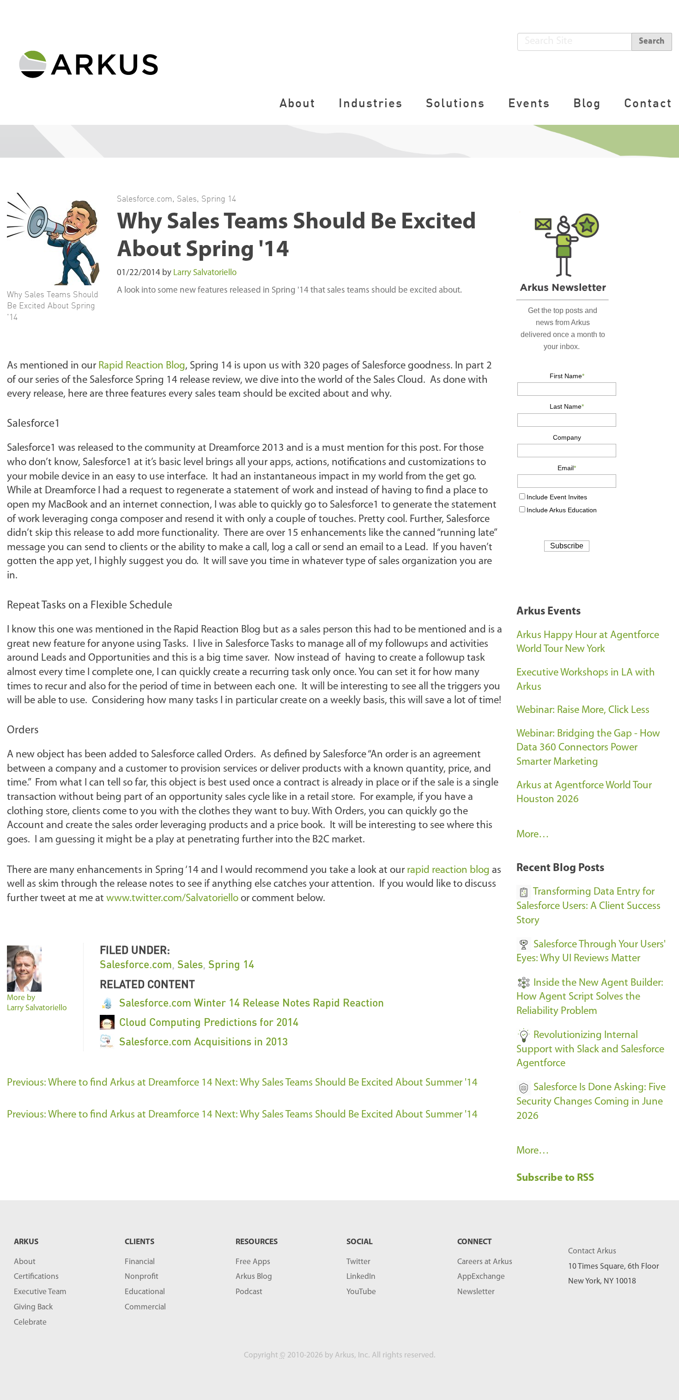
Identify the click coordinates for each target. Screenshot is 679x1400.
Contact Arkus (592, 1251)
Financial (140, 1262)
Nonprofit (141, 1277)
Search (652, 41)
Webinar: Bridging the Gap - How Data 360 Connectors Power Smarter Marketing (588, 748)
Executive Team (40, 1292)
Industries (371, 103)
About (297, 103)
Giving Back (33, 1307)
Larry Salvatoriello (204, 273)
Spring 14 (218, 198)
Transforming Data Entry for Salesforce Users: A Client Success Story (588, 906)
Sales (187, 198)
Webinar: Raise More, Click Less (582, 710)
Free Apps (253, 1262)
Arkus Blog (254, 1277)
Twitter (358, 1262)
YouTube (361, 1292)
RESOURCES (257, 1242)
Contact (648, 103)
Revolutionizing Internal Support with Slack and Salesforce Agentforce (590, 1049)
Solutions (455, 103)
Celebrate (30, 1322)
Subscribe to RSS (556, 1178)
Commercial (145, 1307)
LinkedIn (361, 1277)
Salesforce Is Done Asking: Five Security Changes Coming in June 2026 (591, 1101)
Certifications (36, 1277)
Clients (139, 1242)
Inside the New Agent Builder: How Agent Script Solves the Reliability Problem (589, 997)
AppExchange (481, 1277)
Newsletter (476, 1292)
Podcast (249, 1292)
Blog (587, 103)
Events (529, 103)
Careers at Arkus (484, 1262)
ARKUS (26, 1242)
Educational (145, 1292)
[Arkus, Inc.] (94, 63)
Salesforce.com (144, 198)
